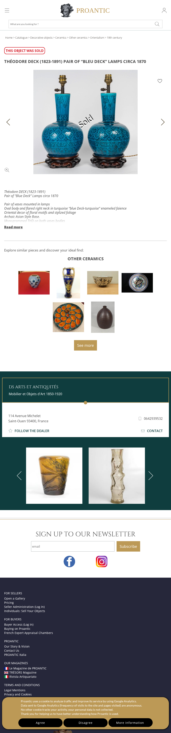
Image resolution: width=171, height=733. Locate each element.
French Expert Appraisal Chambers (28, 633)
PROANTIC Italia (15, 655)
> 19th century (113, 37)
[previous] (20, 475)
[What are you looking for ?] (157, 24)
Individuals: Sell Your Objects (24, 611)
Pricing (9, 603)
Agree (40, 723)
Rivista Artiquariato (22, 677)
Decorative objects (41, 37)
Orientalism (97, 37)
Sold (85, 122)
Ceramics (60, 37)
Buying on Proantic (17, 629)
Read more (13, 227)
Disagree (86, 723)
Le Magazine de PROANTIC (28, 668)
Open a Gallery (14, 598)
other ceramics (86, 259)
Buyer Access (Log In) (18, 624)
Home (9, 37)
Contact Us (11, 651)
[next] (149, 475)
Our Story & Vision (17, 646)
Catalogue (21, 37)
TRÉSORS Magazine (22, 672)
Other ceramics (78, 37)
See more (85, 345)
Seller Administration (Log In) (24, 607)
